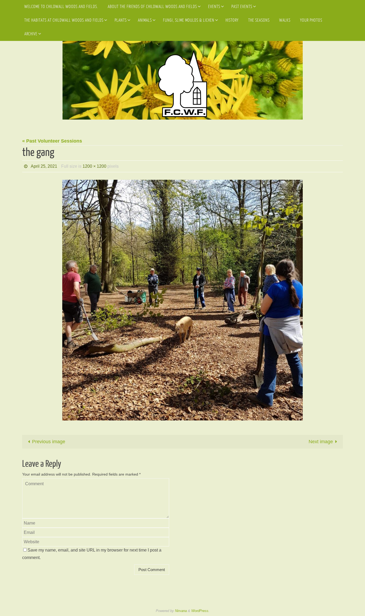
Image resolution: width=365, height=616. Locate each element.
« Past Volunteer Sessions (52, 141)
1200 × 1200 (94, 166)
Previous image (48, 441)
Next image (321, 441)
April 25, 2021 (44, 166)
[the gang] (182, 300)
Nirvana (181, 611)
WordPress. (200, 611)
